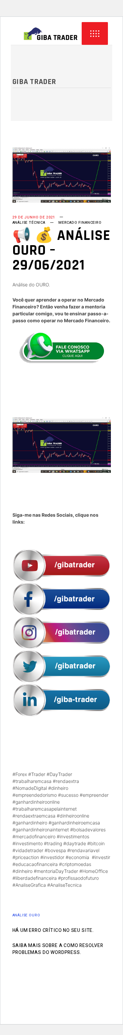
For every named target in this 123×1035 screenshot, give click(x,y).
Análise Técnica (28, 222)
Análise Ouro (26, 915)
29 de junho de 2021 (33, 217)
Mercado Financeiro (80, 222)
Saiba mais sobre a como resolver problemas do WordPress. (57, 949)
